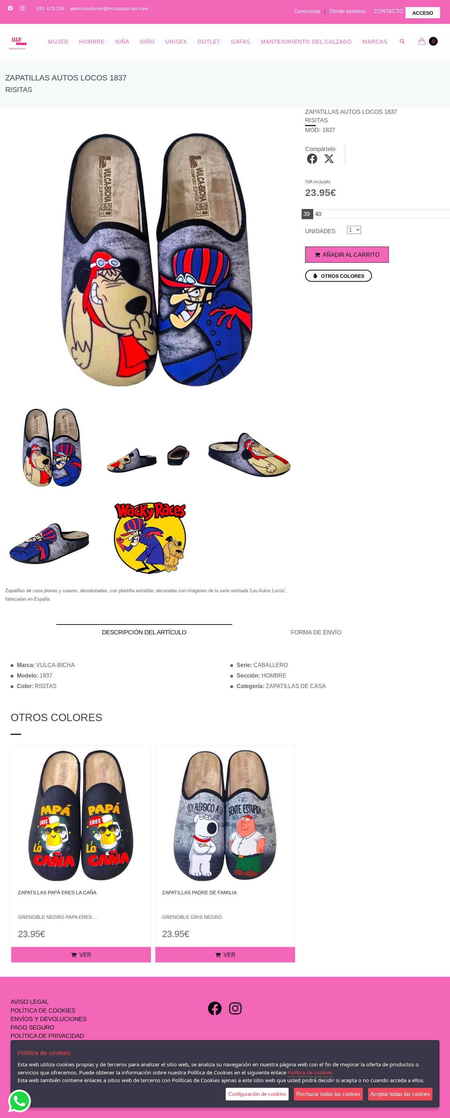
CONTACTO (388, 11)
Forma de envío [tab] (316, 632)
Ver (84, 955)
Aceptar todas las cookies (400, 1094)
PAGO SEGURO (32, 1027)
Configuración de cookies (257, 1094)
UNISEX (176, 42)
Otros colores (342, 276)
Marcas (374, 42)
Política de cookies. (311, 1072)
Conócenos (307, 11)
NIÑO (147, 42)
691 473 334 (51, 8)
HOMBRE (92, 42)
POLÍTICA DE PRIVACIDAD (47, 1036)
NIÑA (122, 42)
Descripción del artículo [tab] (144, 632)
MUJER (58, 42)
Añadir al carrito (350, 255)
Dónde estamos (347, 11)
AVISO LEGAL (30, 1002)
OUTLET (209, 42)
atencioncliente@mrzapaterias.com (109, 8)
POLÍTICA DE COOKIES (43, 1010)
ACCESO (422, 13)
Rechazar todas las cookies (328, 1094)
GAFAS (240, 42)
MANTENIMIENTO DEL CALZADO (306, 42)
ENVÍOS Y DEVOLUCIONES (48, 1019)
